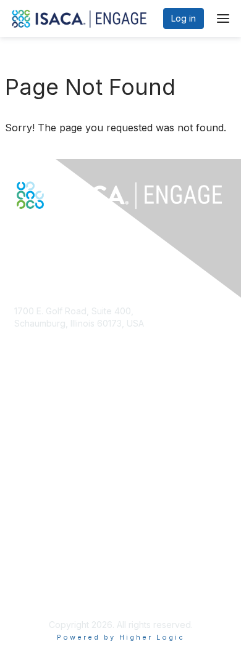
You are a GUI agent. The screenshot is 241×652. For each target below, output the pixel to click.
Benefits (31, 452)
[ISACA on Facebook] (19, 230)
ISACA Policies (43, 569)
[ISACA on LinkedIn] (46, 230)
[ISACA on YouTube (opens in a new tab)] (60, 230)
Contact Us (36, 359)
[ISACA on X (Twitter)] (33, 230)
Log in (183, 18)
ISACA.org (34, 335)
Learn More (37, 464)
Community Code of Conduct (73, 557)
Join (23, 440)
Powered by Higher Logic (121, 637)
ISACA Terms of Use (55, 582)
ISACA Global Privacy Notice (71, 594)
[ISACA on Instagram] (72, 230)
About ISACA (40, 545)
